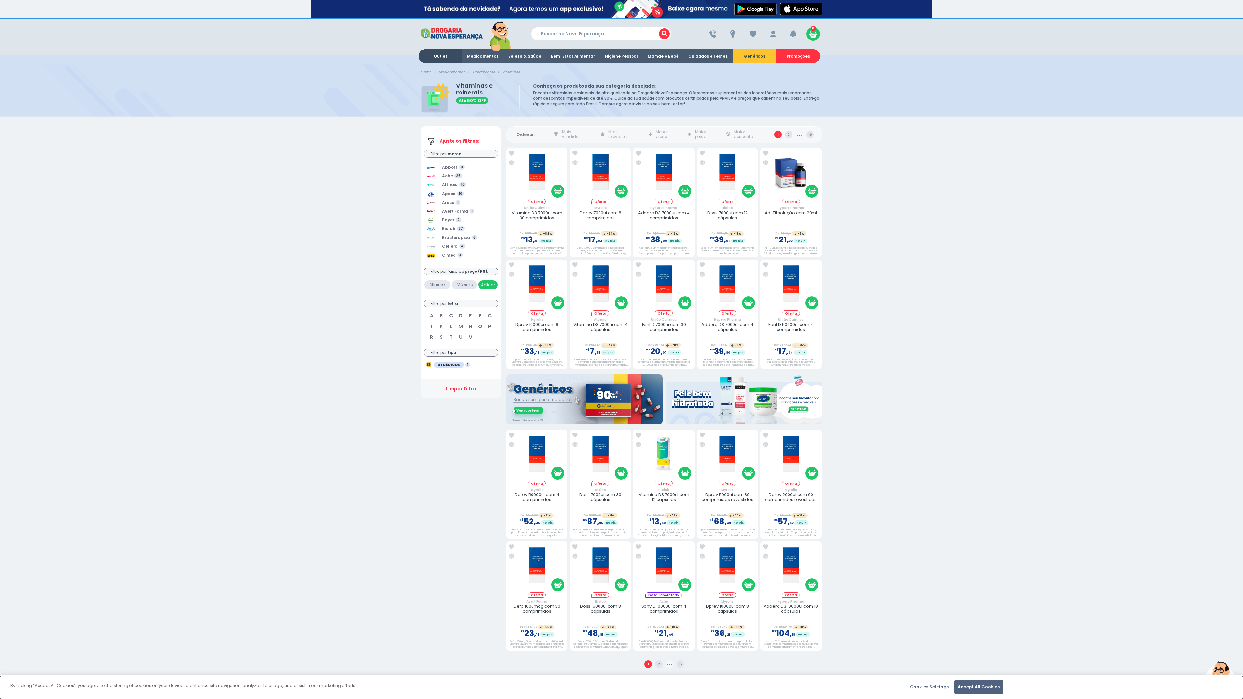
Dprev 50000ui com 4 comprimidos (537, 497)
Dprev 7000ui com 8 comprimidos (600, 215)
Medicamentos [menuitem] (482, 56)
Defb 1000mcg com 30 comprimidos (537, 609)
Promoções (798, 56)
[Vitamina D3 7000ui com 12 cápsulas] (664, 456)
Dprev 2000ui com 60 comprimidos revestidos (791, 497)
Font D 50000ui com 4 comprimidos (790, 327)
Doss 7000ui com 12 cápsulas (727, 215)
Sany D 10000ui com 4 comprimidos (663, 609)
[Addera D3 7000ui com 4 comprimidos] (664, 174)
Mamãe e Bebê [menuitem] (663, 56)
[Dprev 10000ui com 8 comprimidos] (537, 286)
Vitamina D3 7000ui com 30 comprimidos (537, 215)
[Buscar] (664, 33)
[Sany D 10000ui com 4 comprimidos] (664, 568)
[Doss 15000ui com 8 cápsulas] (600, 568)
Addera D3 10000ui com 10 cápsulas (791, 609)
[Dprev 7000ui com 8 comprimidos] (600, 174)
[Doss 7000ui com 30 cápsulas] (600, 456)
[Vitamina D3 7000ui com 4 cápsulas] (600, 286)
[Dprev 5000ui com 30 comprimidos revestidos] (727, 456)
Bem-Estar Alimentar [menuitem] (573, 56)
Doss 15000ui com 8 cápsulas (600, 609)
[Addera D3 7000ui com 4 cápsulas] (727, 286)
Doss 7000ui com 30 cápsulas (600, 497)
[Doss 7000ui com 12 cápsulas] (727, 174)
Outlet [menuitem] (440, 56)
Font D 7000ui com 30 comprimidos (664, 327)
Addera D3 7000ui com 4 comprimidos (664, 215)
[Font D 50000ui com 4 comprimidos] (790, 286)
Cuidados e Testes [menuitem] (708, 56)
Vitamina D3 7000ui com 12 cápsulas (664, 497)
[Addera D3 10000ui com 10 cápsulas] (790, 568)
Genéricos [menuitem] (754, 56)
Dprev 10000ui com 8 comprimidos (536, 327)
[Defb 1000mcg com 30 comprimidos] (537, 568)
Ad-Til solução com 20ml (791, 213)
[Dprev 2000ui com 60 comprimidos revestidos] (790, 456)
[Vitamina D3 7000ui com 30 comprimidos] (537, 174)
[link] (511, 153)
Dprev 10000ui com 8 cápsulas (727, 609)
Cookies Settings (929, 687)
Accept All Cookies (979, 687)
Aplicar (488, 285)
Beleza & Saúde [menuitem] (524, 56)
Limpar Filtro (461, 388)
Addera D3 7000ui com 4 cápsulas (727, 327)
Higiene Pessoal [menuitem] (621, 56)
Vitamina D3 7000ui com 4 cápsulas (600, 327)
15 (810, 134)
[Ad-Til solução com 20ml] (790, 174)
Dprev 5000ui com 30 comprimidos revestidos (727, 497)
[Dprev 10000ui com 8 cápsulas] (727, 568)
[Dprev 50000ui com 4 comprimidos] (537, 456)
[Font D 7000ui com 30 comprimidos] (664, 286)
